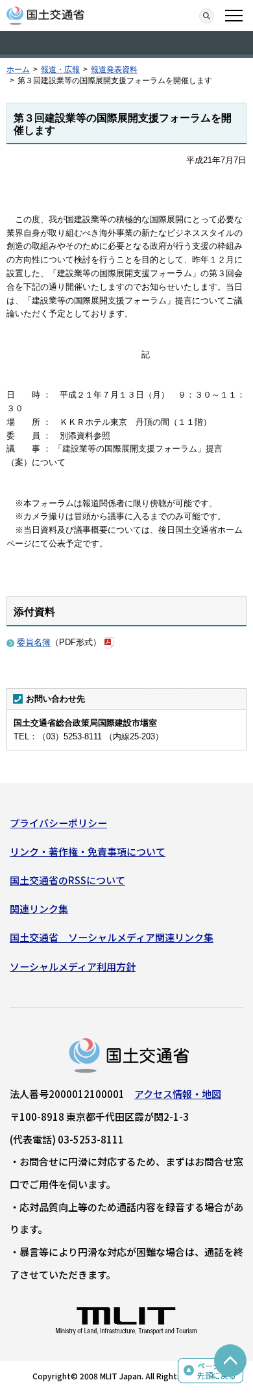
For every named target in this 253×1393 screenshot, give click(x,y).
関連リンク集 (39, 908)
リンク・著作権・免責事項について (87, 851)
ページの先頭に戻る (216, 1370)
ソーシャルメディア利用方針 (73, 966)
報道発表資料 (114, 69)
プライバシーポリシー (58, 823)
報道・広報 (60, 69)
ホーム (18, 69)
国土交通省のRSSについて (67, 880)
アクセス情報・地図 (177, 1094)
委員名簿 (34, 642)
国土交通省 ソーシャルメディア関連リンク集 (111, 937)
